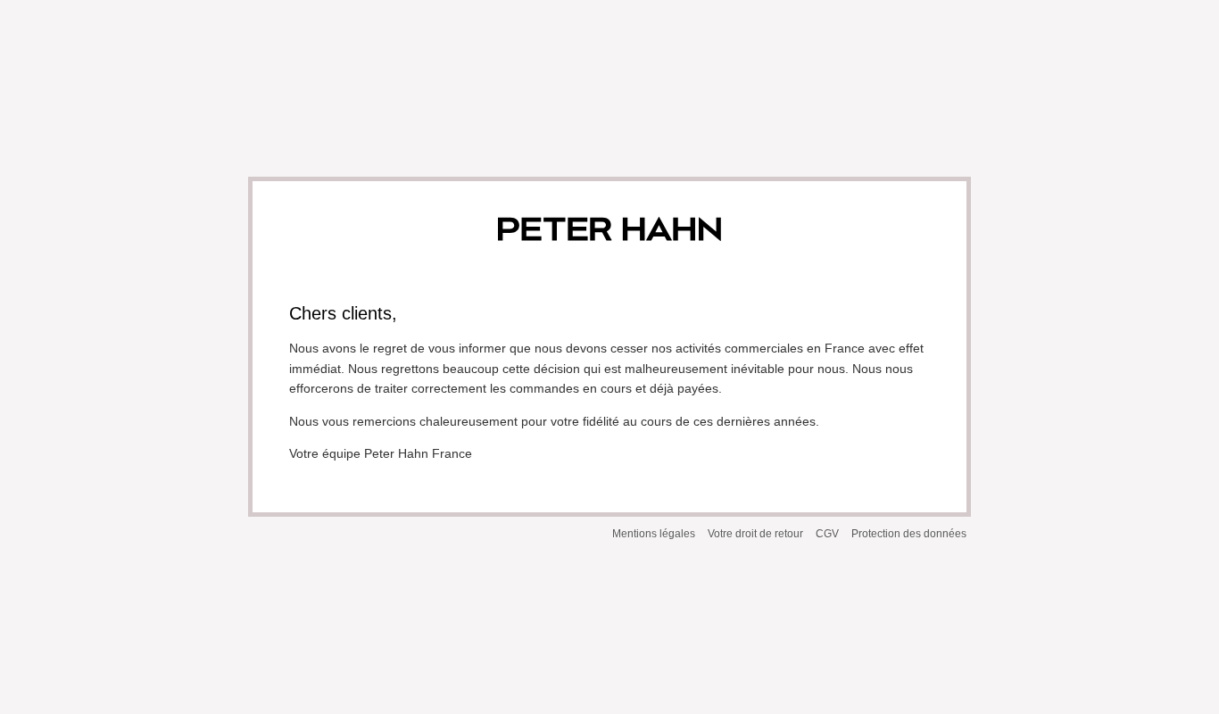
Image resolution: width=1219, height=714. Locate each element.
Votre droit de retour (755, 533)
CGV (827, 533)
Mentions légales (653, 533)
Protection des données (908, 533)
